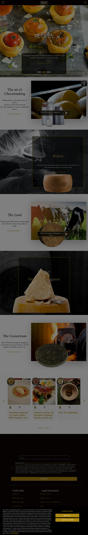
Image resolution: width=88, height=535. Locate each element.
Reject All (67, 515)
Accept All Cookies (67, 519)
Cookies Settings (67, 511)
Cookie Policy (14, 533)
